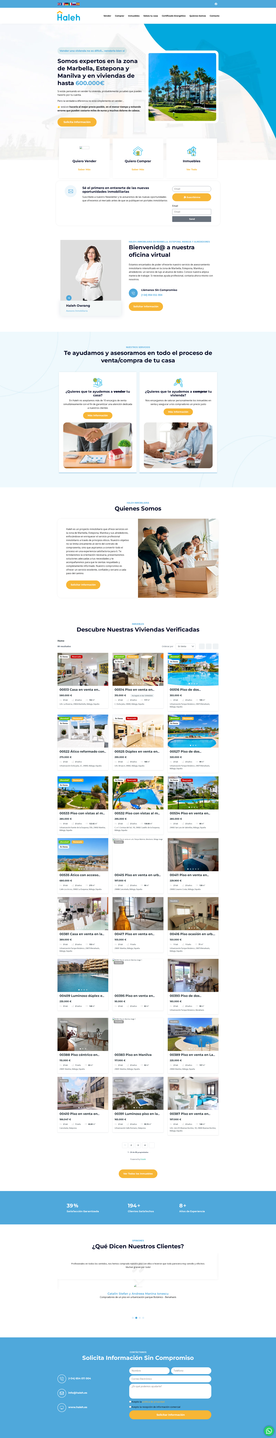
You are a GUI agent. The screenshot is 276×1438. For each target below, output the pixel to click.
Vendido (118, 842)
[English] (59, 3)
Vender (107, 16)
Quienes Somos (197, 16)
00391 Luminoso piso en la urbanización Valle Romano (137, 1116)
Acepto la (148, 1401)
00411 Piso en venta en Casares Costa (188, 877)
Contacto (214, 16)
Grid (202, 646)
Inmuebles (133, 16)
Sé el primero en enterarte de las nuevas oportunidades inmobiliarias (115, 190)
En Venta (64, 657)
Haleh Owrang (78, 306)
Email (175, 205)
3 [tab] (84, 683)
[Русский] (74, 3)
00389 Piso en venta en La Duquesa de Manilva (191, 1057)
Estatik (143, 1159)
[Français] (63, 3)
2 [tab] (81, 683)
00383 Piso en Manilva (133, 1055)
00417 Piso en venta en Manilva (134, 936)
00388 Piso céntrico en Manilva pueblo (78, 1057)
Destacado (132, 657)
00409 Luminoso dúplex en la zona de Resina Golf (82, 998)
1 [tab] (79, 683)
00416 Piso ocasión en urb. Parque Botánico (191, 936)
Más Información (98, 415)
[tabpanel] (82, 669)
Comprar (119, 16)
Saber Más (84, 169)
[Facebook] (216, 3)
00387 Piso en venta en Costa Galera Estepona (189, 1116)
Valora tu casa (150, 16)
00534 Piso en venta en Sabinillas (189, 815)
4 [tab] (86, 683)
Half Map (215, 646)
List (209, 646)
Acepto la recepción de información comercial (156, 1406)
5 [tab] (143, 683)
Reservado (76, 657)
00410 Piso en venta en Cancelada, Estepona (79, 1116)
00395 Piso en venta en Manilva (134, 998)
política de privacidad (153, 1401)
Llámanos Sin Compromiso (159, 290)
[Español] (78, 3)
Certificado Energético (174, 16)
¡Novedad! (119, 657)
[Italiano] (70, 3)
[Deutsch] (67, 3)
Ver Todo (191, 169)
